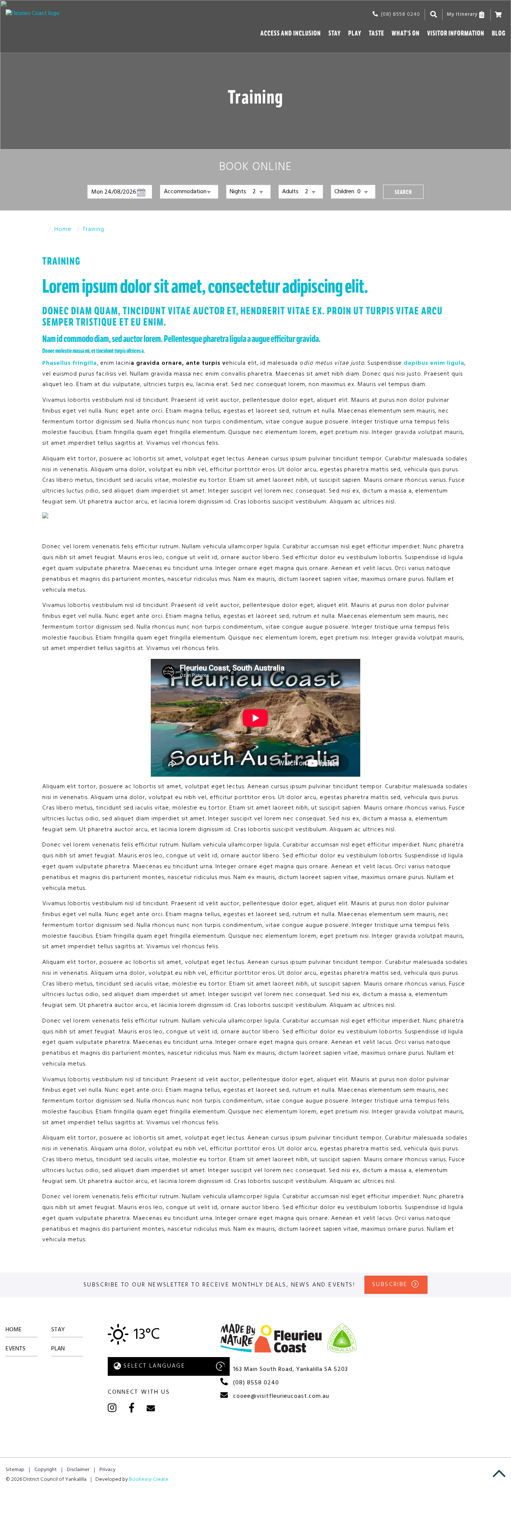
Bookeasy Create (148, 1479)
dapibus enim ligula (434, 363)
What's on (406, 33)
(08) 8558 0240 (400, 14)
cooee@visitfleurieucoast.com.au (281, 1396)
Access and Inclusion (290, 33)
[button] (403, 192)
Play (354, 33)
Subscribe (390, 1284)
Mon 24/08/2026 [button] (113, 192)
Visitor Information (455, 33)
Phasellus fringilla (69, 363)
